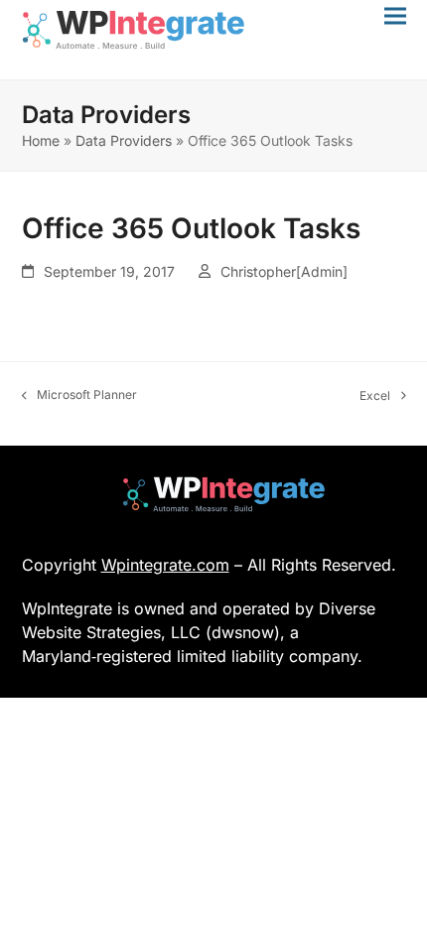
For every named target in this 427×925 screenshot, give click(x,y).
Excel (374, 396)
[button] (395, 15)
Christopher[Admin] (284, 271)
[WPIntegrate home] (214, 494)
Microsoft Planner (80, 395)
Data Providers (123, 140)
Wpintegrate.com (165, 565)
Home (41, 140)
